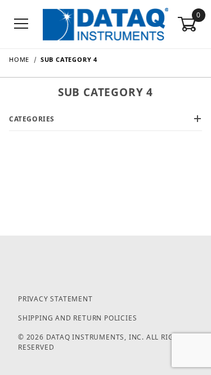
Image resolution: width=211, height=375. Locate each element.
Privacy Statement (55, 299)
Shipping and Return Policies (77, 318)
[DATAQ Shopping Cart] (105, 23)
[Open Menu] (21, 24)
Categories (32, 119)
